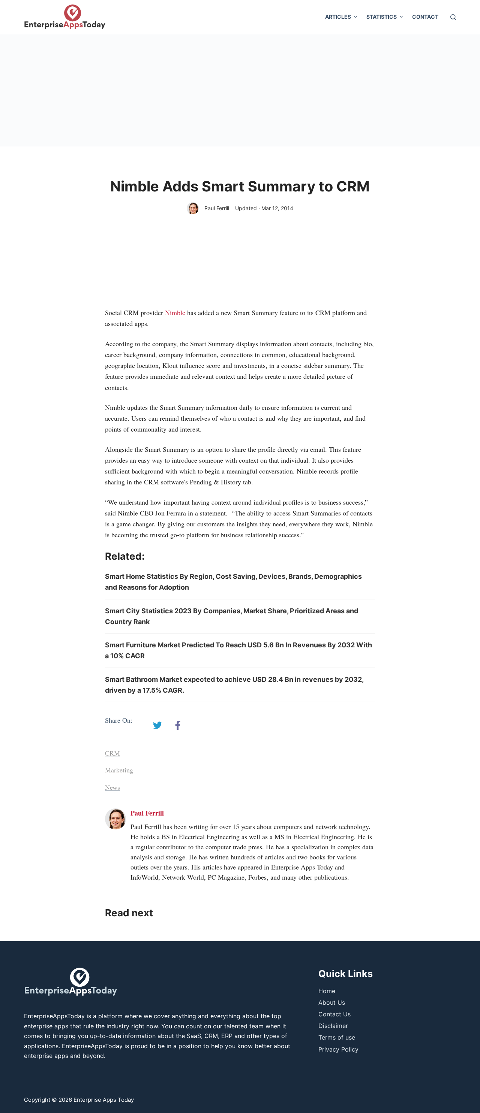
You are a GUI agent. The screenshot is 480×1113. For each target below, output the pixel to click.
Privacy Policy (338, 1049)
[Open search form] (453, 17)
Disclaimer (333, 1025)
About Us (331, 1002)
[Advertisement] (240, 90)
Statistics (381, 16)
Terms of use (336, 1037)
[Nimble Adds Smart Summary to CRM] (157, 725)
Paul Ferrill (216, 208)
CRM (112, 752)
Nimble (175, 312)
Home (326, 991)
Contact (425, 16)
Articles (338, 16)
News (112, 787)
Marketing (119, 769)
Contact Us (334, 1014)
